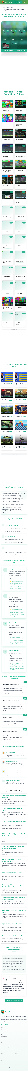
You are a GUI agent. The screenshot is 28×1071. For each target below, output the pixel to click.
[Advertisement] (14, 70)
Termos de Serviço (5, 1047)
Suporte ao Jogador (5, 1042)
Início (4, 7)
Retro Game (16, 977)
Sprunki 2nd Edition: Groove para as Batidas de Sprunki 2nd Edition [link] (14, 10)
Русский (2, 1058)
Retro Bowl (3, 1029)
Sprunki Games (9, 7)
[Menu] (24, 2)
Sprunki (2, 1034)
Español (2, 1055)
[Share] (24, 50)
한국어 (2, 1060)
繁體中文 (16, 1058)
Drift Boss (3, 1032)
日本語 (16, 1053)
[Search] (16, 2)
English (2, 1053)
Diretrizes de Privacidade (6, 1045)
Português (16, 1055)
